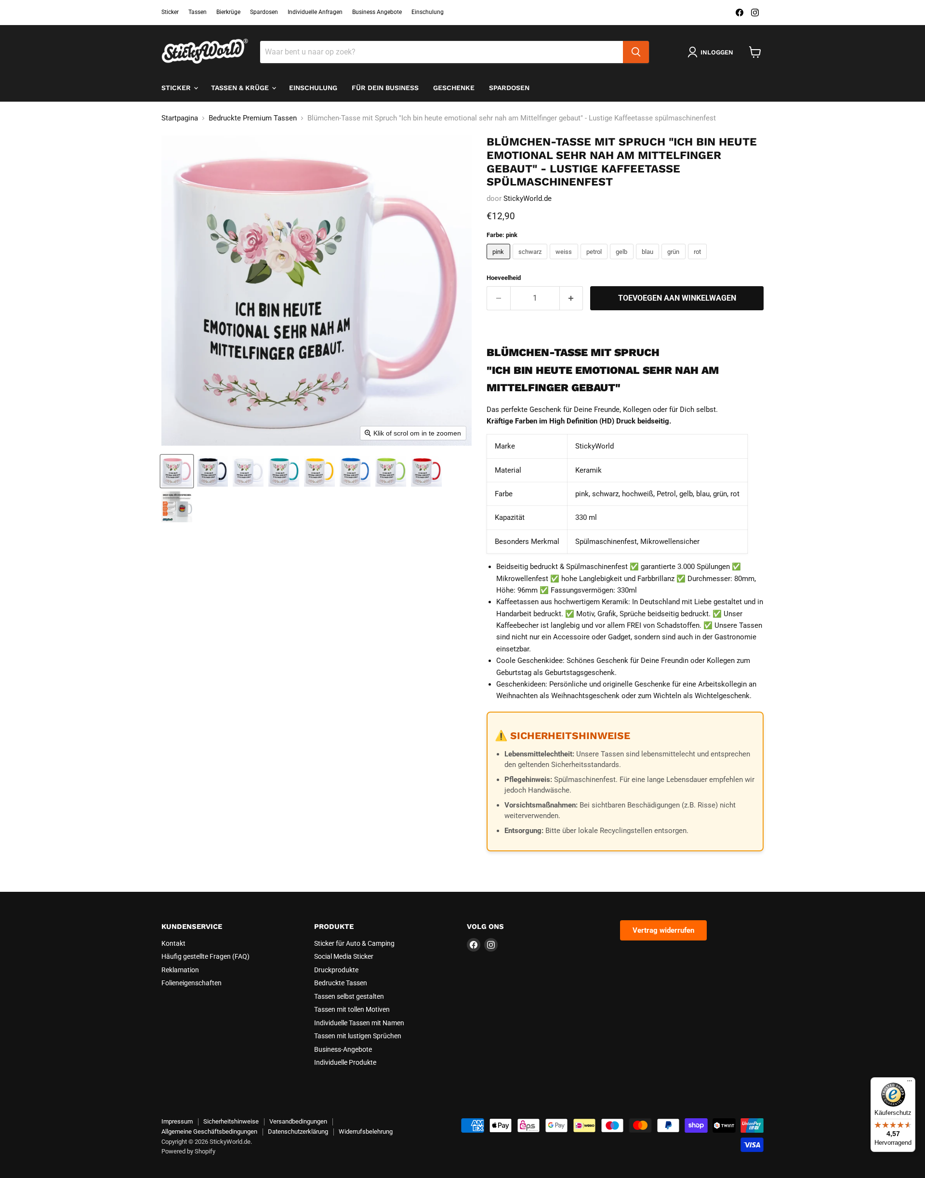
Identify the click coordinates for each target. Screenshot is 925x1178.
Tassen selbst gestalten (349, 996)
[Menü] (909, 1083)
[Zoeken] (636, 52)
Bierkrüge (228, 12)
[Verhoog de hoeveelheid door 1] (571, 298)
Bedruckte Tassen (340, 983)
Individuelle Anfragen (315, 12)
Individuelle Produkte (345, 1062)
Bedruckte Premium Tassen (253, 118)
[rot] (699, 261)
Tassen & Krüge (241, 88)
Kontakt (173, 943)
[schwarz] (531, 261)
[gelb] (623, 261)
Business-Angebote (343, 1049)
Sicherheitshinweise (231, 1121)
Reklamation (180, 970)
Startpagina (179, 118)
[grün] (674, 261)
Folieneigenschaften (191, 983)
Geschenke (454, 88)
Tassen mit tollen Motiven (352, 1009)
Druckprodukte (336, 970)
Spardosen (264, 12)
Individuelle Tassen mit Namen (359, 1023)
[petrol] (595, 261)
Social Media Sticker (343, 956)
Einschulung (427, 12)
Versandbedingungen (298, 1121)
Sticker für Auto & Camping (354, 943)
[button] (176, 471)
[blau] (649, 261)
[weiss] (565, 261)
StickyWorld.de (527, 198)
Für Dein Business (385, 88)
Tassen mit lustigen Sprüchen (357, 1036)
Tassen (197, 12)
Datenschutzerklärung (298, 1131)
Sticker (170, 12)
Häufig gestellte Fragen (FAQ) (205, 956)
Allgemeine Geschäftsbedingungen (209, 1131)
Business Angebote (377, 12)
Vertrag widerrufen (663, 930)
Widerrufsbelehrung (366, 1131)
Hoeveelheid (504, 277)
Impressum (177, 1121)
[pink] (500, 261)
